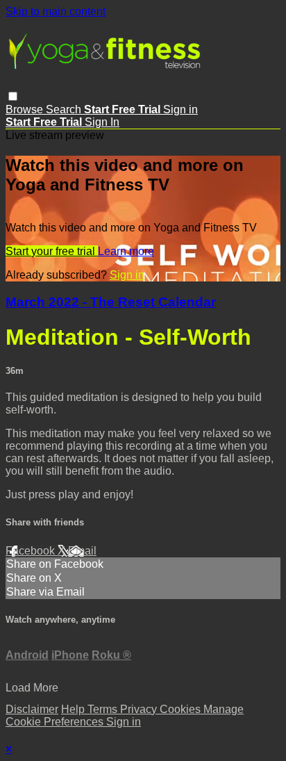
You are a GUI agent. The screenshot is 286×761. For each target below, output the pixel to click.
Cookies (181, 709)
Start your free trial (52, 251)
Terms (103, 709)
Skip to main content (56, 11)
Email (82, 551)
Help (74, 709)
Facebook (32, 551)
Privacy (140, 709)
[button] (12, 96)
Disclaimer (32, 709)
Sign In (102, 122)
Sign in (180, 109)
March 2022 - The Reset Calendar (111, 302)
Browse (26, 109)
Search (65, 109)
